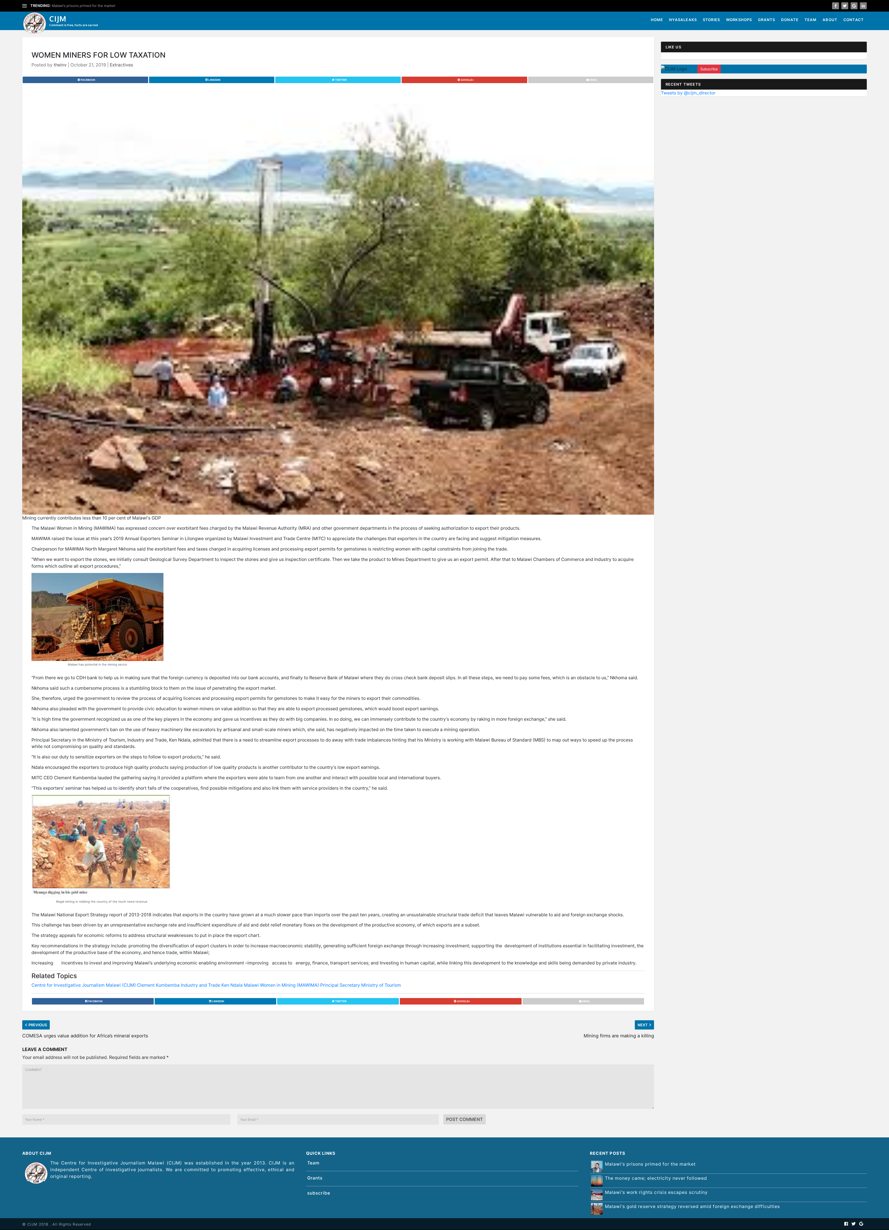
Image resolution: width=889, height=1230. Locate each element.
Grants (766, 19)
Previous (37, 1025)
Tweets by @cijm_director (688, 93)
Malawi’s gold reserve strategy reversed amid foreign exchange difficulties (692, 1206)
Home (657, 19)
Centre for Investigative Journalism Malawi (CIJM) (83, 985)
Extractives (121, 65)
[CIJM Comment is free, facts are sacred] (34, 24)
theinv (60, 65)
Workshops (739, 19)
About (830, 19)
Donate (789, 19)
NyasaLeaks (683, 19)
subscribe (318, 1193)
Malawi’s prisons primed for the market (650, 1164)
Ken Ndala (232, 985)
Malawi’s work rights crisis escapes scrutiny (656, 1192)
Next (643, 1025)
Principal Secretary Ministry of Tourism (360, 985)
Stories (711, 19)
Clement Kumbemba (158, 985)
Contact (853, 19)
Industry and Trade (200, 985)
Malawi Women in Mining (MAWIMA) (281, 985)
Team (810, 19)
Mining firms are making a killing (619, 1036)
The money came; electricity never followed (88, 5)
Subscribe (709, 69)
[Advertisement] (764, 134)
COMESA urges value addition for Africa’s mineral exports (85, 1036)
